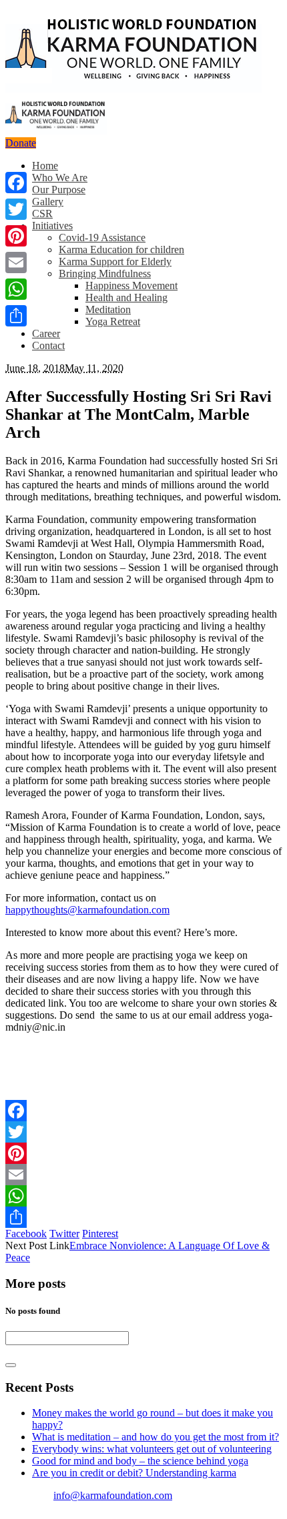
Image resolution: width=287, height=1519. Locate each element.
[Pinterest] (143, 1153)
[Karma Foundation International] (64, 71)
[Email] (143, 1174)
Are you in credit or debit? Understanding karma (134, 1472)
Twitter (64, 1233)
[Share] (143, 1217)
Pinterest (100, 1233)
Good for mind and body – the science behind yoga (140, 1460)
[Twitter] (143, 1132)
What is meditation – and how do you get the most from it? (155, 1436)
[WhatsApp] (143, 1196)
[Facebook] (143, 1110)
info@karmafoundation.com (112, 1495)
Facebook (26, 1233)
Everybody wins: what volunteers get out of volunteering (152, 1448)
